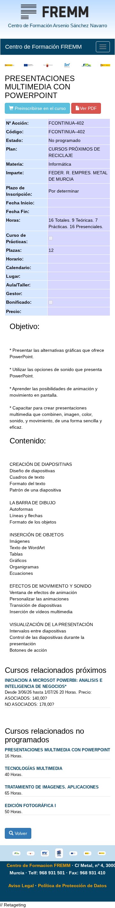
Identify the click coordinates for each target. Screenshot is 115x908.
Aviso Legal (21, 885)
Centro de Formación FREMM (43, 47)
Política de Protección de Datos (72, 885)
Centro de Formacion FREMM (39, 865)
